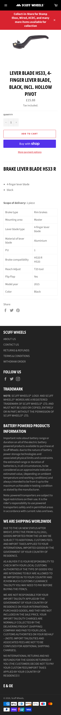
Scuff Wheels (17, 698)
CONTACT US (11, 345)
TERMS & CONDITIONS (16, 356)
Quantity (8, 114)
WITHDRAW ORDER (14, 362)
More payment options (30, 152)
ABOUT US (9, 339)
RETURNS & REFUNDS (16, 350)
